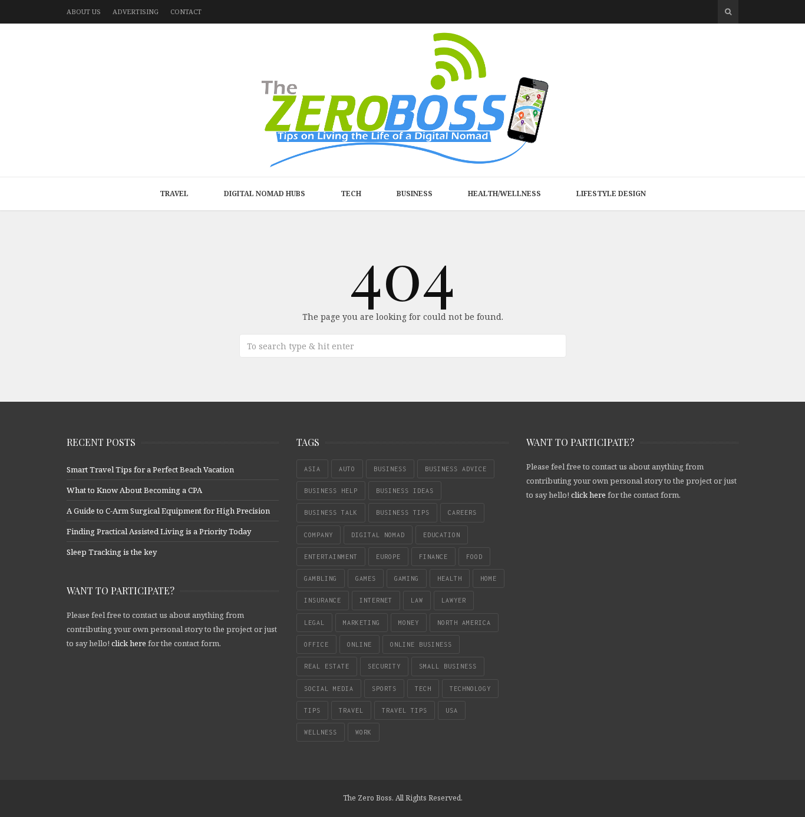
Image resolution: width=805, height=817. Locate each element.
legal (314, 622)
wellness (320, 732)
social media (329, 688)
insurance (322, 600)
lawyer (453, 600)
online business (421, 644)
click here (128, 643)
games (365, 578)
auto (347, 468)
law (417, 600)
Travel (174, 193)
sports (384, 688)
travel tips (404, 710)
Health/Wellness (504, 193)
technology (470, 688)
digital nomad (378, 534)
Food (474, 556)
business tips (403, 512)
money (408, 622)
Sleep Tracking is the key (112, 552)
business (390, 468)
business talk (331, 512)
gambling (320, 578)
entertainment (331, 556)
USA (452, 710)
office (316, 644)
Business (415, 193)
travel (351, 710)
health (449, 578)
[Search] (728, 12)
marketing (361, 622)
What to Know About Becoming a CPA (134, 490)
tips (312, 710)
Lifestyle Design (611, 193)
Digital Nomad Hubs (264, 193)
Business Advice (456, 468)
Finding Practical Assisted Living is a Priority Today (159, 531)
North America (464, 622)
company (318, 534)
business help (331, 490)
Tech (351, 193)
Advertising (136, 11)
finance (433, 556)
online (359, 644)
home (488, 578)
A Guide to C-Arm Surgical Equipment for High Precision (168, 510)
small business (448, 666)
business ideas (405, 490)
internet (375, 600)
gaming (406, 578)
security (384, 666)
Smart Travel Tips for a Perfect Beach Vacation (150, 469)
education (441, 534)
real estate (326, 666)
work (363, 732)
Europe (388, 556)
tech (423, 688)
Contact (186, 11)
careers (462, 512)
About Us (84, 11)
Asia (312, 468)
